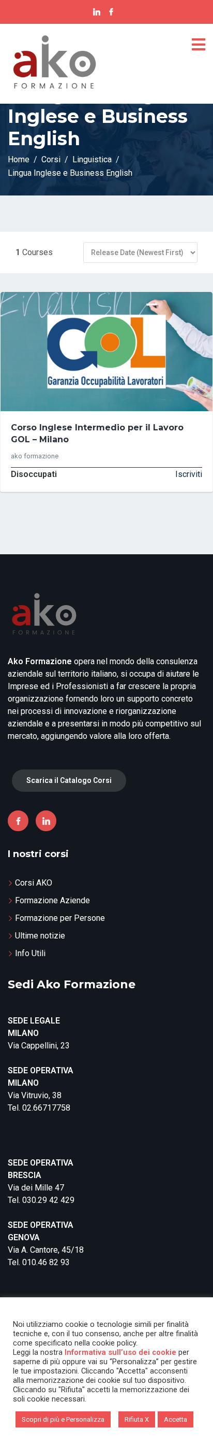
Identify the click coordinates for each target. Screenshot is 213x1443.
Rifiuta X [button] (137, 1419)
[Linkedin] (46, 820)
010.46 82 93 (46, 1262)
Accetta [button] (175, 1419)
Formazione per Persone (60, 918)
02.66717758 (46, 1108)
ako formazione (34, 456)
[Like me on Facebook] (111, 12)
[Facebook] (18, 820)
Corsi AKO (33, 883)
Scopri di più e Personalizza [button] (63, 1419)
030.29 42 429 (48, 1200)
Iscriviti (188, 474)
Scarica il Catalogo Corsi (69, 780)
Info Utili (30, 953)
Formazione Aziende (52, 900)
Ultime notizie (40, 936)
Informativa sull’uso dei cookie (120, 1352)
